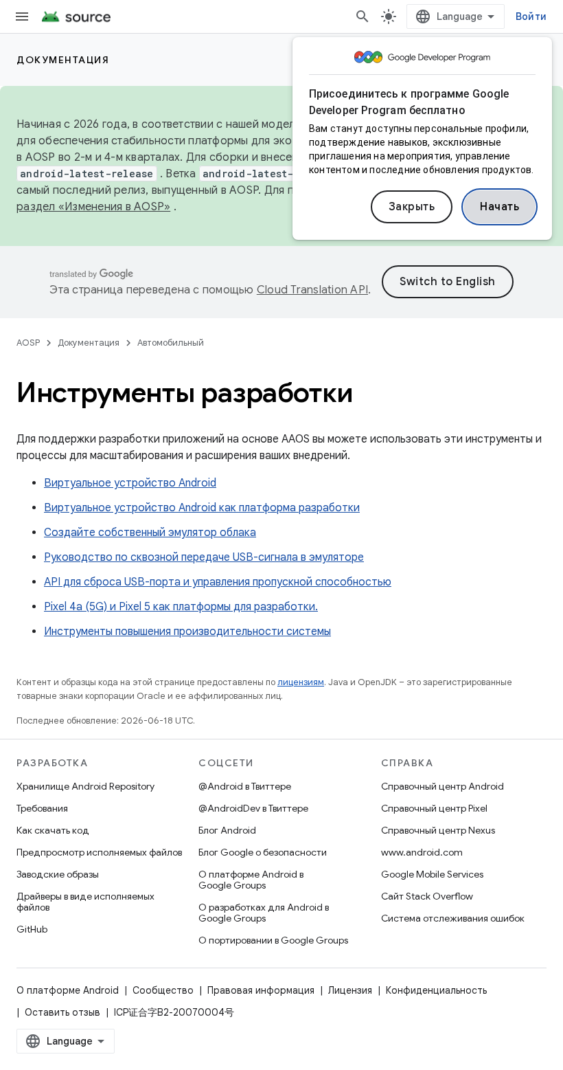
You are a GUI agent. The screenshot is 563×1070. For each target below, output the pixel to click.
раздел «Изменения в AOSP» (93, 207)
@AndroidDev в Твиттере (253, 808)
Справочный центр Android (442, 786)
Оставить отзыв (62, 1012)
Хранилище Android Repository (85, 786)
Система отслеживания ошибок (453, 918)
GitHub (31, 929)
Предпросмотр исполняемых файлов (99, 852)
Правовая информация (260, 990)
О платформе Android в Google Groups (250, 879)
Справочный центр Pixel (434, 808)
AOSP (28, 342)
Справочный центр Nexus (438, 830)
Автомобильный (170, 342)
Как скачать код (52, 830)
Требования (42, 808)
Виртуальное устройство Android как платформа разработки (202, 508)
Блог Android (227, 830)
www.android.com (422, 852)
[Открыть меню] (22, 16)
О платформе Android (67, 990)
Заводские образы (57, 874)
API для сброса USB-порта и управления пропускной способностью (217, 582)
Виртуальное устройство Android (130, 483)
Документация (62, 60)
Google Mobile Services (432, 874)
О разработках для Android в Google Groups (263, 912)
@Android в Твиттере (244, 786)
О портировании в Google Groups (273, 940)
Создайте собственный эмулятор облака (150, 532)
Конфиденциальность (436, 990)
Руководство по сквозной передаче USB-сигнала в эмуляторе (204, 557)
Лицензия (350, 990)
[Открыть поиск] (362, 16)
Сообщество (163, 990)
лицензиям (300, 682)
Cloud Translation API (312, 290)
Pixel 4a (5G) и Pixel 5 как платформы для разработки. (181, 607)
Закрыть (412, 207)
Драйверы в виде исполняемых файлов (85, 901)
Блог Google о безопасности (262, 852)
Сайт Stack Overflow (427, 896)
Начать (499, 207)
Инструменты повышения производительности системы (187, 631)
